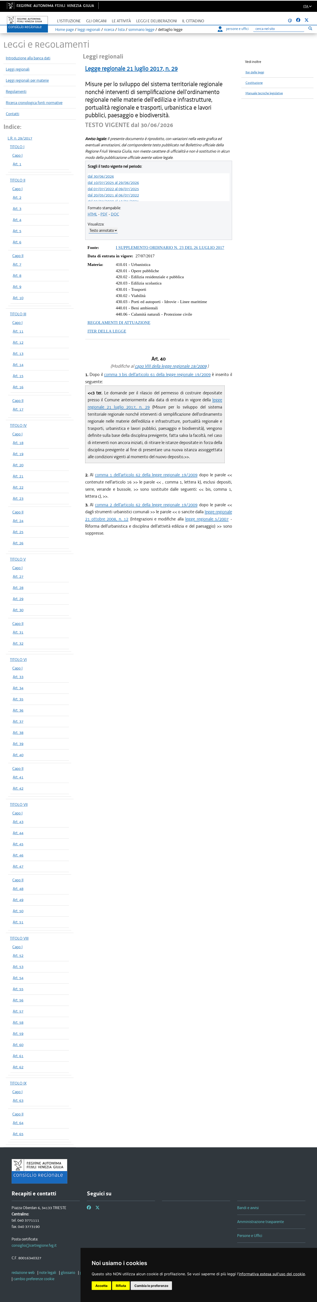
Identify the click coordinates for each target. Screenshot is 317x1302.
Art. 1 (17, 164)
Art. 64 (18, 1122)
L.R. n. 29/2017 (20, 138)
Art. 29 (18, 598)
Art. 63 (18, 1100)
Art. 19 (18, 453)
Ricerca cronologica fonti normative (34, 102)
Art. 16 (18, 386)
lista (121, 29)
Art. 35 (18, 699)
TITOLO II (17, 180)
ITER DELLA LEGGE (106, 331)
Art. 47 (18, 866)
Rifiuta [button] (121, 1286)
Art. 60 (18, 1044)
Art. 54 (18, 977)
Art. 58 (18, 1022)
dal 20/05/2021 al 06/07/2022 (113, 195)
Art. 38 (18, 732)
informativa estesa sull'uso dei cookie (272, 1274)
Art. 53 (18, 966)
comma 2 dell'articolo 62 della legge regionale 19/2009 (146, 505)
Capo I (17, 155)
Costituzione (254, 83)
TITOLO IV (18, 425)
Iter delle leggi (255, 72)
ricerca (109, 29)
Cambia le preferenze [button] (151, 1286)
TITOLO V (18, 559)
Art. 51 (18, 922)
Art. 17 (18, 409)
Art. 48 (18, 888)
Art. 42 (18, 788)
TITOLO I (17, 146)
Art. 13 (18, 353)
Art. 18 (18, 442)
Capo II (17, 255)
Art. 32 (18, 643)
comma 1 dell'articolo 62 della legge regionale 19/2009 (146, 475)
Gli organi (96, 21)
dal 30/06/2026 (101, 176)
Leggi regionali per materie (27, 80)
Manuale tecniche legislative (264, 93)
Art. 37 (18, 721)
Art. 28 (18, 587)
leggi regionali (89, 29)
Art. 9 (17, 286)
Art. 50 (18, 910)
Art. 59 (18, 1033)
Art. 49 (18, 899)
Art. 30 (18, 609)
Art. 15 (18, 375)
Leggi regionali (17, 69)
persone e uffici (237, 28)
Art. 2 (17, 197)
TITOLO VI (18, 659)
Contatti (12, 113)
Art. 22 (18, 487)
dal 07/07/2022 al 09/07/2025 (113, 188)
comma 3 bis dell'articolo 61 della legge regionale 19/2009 (157, 374)
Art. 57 (18, 1011)
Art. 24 (18, 520)
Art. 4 (17, 219)
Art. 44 (18, 832)
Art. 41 (18, 777)
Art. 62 (18, 1067)
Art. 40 (18, 754)
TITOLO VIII (19, 938)
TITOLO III (18, 314)
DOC (115, 214)
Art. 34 (18, 687)
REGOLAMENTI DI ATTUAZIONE (118, 322)
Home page (64, 29)
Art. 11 (18, 331)
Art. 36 (18, 710)
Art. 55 (18, 988)
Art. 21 (18, 476)
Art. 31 (18, 632)
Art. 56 (18, 1000)
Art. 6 (17, 242)
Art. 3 (17, 208)
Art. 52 (18, 955)
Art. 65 (18, 1133)
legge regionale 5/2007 (207, 519)
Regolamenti (16, 91)
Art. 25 (18, 531)
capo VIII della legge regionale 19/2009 (171, 366)
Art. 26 (18, 543)
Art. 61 (18, 1055)
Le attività (121, 21)
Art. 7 (17, 264)
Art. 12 (18, 342)
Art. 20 (18, 465)
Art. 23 (18, 498)
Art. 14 (18, 364)
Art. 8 (17, 275)
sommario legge (141, 29)
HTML (92, 214)
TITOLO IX (18, 1083)
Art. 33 (18, 676)
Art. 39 (18, 743)
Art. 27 (18, 576)
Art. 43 (18, 821)
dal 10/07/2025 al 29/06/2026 (113, 182)
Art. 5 (17, 230)
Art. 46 (18, 855)
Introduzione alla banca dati (28, 58)
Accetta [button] (101, 1286)
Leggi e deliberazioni (156, 21)
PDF (104, 214)
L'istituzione (69, 21)
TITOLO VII (19, 804)
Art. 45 (18, 844)
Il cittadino (193, 21)
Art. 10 (18, 297)
